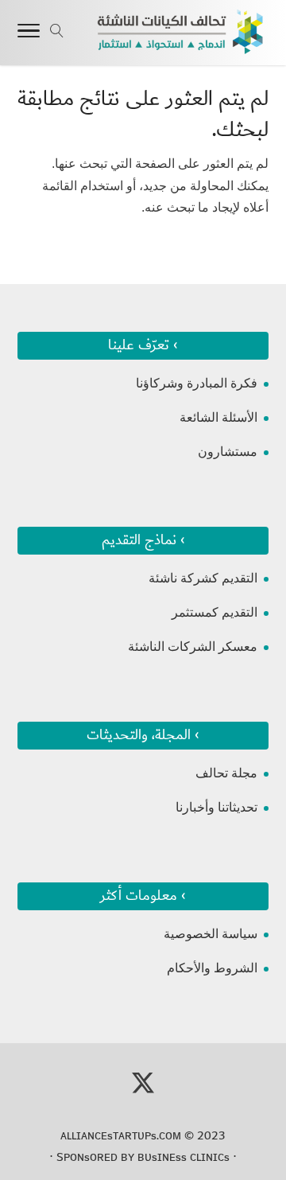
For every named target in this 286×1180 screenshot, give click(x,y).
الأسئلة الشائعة (218, 417)
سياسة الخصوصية (210, 933)
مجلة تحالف (226, 773)
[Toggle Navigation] (28, 33)
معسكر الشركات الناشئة (192, 646)
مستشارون (227, 451)
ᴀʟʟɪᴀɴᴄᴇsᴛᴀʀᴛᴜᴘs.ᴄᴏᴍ (120, 1135)
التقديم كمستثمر (214, 612)
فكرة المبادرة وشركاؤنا (196, 383)
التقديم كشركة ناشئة (203, 578)
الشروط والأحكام (212, 968)
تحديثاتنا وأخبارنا (216, 807)
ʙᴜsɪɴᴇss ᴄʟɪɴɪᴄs (183, 1157)
